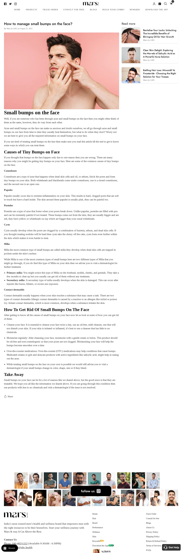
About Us (150, 527)
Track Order (151, 514)
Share (10, 396)
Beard (94, 523)
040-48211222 (20, 543)
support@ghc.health (21, 547)
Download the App (100, 545)
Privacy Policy (152, 532)
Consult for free (152, 518)
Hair (94, 518)
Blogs (148, 523)
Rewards (96, 541)
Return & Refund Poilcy (156, 541)
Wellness (96, 532)
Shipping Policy (152, 536)
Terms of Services (153, 545)
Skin (94, 536)
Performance (97, 527)
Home (95, 514)
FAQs (148, 550)
